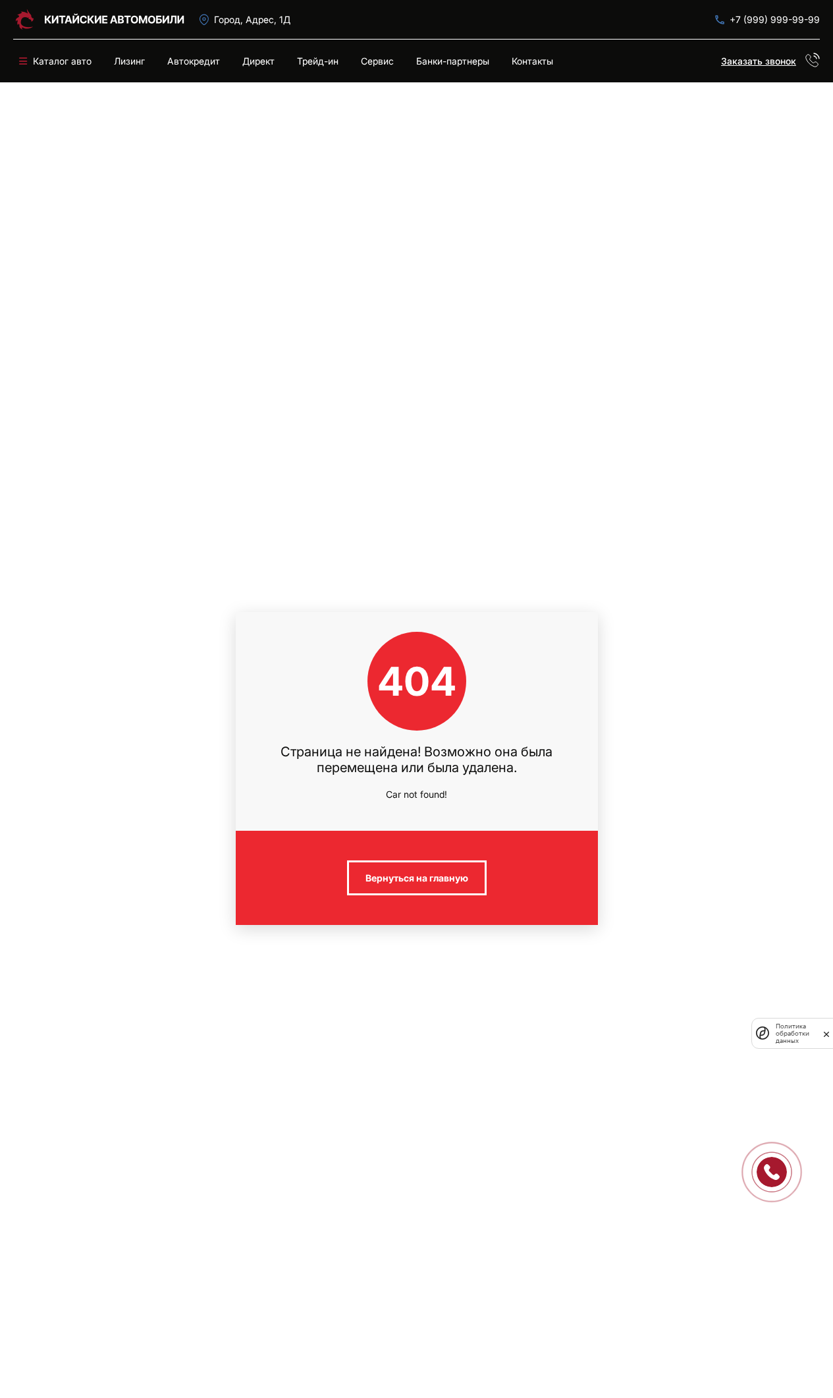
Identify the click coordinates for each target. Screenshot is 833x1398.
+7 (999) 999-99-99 (775, 19)
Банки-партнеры (452, 61)
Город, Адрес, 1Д (252, 19)
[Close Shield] (826, 1033)
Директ (258, 61)
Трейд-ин (317, 61)
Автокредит (193, 61)
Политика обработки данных (792, 1033)
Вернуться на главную (416, 877)
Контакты (532, 61)
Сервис (377, 61)
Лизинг (129, 61)
